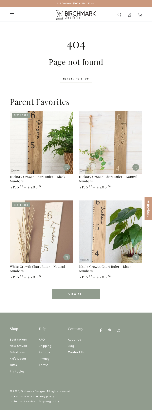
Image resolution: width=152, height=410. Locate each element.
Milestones (18, 352)
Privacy (44, 359)
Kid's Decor (18, 359)
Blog (71, 346)
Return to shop (76, 78)
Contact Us (76, 352)
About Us (74, 340)
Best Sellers (18, 340)
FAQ (42, 340)
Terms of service (24, 401)
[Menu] (12, 14)
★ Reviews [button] (148, 208)
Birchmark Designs (33, 391)
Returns (44, 352)
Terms (43, 365)
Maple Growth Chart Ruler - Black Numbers (105, 268)
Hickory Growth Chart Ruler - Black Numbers (37, 179)
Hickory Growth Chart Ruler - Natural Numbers (108, 179)
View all (75, 294)
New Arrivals (19, 346)
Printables (17, 371)
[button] (119, 14)
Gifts (13, 365)
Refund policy (23, 396)
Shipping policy (49, 401)
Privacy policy (45, 396)
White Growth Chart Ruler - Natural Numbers (37, 268)
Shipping (45, 346)
